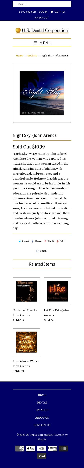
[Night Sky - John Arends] (42, 93)
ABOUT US (42, 417)
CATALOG (42, 410)
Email (43, 250)
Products (32, 55)
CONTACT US (42, 425)
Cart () (59, 12)
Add (62, 241)
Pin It (50, 241)
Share (38, 241)
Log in (43, 12)
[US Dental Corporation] (42, 31)
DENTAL (42, 402)
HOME (42, 395)
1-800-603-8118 (28, 12)
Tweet (25, 241)
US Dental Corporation (39, 434)
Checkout (42, 18)
